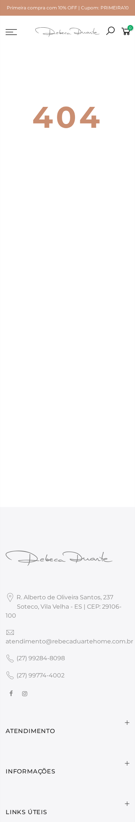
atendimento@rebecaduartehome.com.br (69, 641)
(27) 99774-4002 (40, 675)
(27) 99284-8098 (40, 658)
